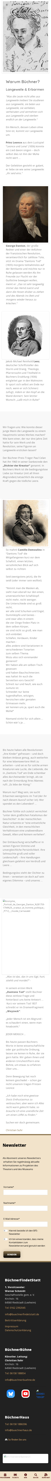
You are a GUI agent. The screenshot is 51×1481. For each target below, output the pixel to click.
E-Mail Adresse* (11, 1218)
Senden (12, 1254)
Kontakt (46, 1477)
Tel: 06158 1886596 (16, 1424)
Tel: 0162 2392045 (15, 1307)
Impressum (11, 1326)
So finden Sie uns (17, 1439)
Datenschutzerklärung (18, 1330)
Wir (25, 1477)
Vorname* (8, 1187)
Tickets (15, 1477)
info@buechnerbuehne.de (20, 1379)
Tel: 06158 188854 (15, 1373)
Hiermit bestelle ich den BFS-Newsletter (23, 1232)
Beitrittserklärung (15, 1320)
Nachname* (9, 1202)
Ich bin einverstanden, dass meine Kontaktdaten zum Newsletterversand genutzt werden (27, 1242)
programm (5, 1477)
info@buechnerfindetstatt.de (22, 1314)
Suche (35, 1477)
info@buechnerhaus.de (18, 1430)
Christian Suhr (14, 1130)
